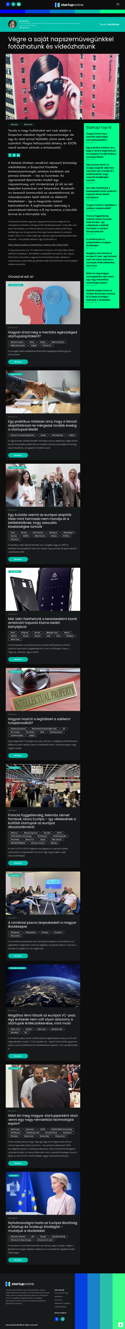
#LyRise (43, 839)
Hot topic (14, 1175)
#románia (45, 932)
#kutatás (14, 536)
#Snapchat (14, 124)
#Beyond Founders (17, 342)
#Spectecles (28, 124)
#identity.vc (53, 532)
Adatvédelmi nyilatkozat (62, 1303)
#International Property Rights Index (44, 729)
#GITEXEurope (42, 836)
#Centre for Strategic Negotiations (23, 435)
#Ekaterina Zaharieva (18, 1236)
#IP (64, 729)
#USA (48, 636)
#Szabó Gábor (44, 1136)
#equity (43, 435)
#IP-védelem (30, 732)
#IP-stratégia (15, 732)
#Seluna (54, 536)
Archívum (113, 24)
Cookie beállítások (60, 1307)
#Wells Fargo (15, 639)
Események (14, 768)
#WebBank (69, 636)
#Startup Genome (56, 732)
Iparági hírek (15, 571)
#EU (32, 1236)
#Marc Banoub (56, 839)
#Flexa (32, 342)
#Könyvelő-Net (31, 932)
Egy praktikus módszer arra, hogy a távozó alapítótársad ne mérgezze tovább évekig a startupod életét (42, 425)
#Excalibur (47, 833)
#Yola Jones (15, 539)
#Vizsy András (15, 936)
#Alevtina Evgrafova (31, 833)
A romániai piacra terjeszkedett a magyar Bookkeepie (42, 924)
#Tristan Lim (46, 345)
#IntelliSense (67, 1133)
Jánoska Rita (24, 21)
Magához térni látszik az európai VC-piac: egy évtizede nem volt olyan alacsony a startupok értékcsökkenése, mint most (42, 1019)
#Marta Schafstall (58, 342)
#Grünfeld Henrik (51, 1133)
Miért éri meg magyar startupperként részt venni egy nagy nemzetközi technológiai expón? (43, 1119)
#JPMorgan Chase (52, 632)
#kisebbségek (68, 532)
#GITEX (59, 833)
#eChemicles (30, 1129)
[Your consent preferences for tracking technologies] (120, 1324)
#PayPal (25, 636)
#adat (13, 532)
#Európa (24, 532)
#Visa (58, 636)
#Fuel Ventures (38, 532)
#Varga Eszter (60, 1136)
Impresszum (59, 1300)
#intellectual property (18, 729)
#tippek (33, 345)
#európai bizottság (58, 1236)
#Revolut (38, 636)
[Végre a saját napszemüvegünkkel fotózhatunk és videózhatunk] (62, 88)
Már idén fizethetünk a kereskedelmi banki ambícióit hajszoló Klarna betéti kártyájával (42, 623)
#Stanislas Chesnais (38, 843)
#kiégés (43, 342)
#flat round (41, 1029)
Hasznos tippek (16, 285)
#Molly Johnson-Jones (18, 345)
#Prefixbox (14, 1136)
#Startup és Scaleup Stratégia (21, 1240)
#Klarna (67, 632)
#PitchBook (14, 1032)
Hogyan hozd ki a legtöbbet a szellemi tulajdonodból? (39, 721)
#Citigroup (24, 632)
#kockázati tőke (57, 1029)
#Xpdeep (54, 843)
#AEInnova (14, 833)
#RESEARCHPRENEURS (18, 843)
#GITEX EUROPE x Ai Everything (21, 836)
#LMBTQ (26, 536)
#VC (26, 1032)
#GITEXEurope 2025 (59, 836)
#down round (15, 1029)
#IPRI (42, 732)
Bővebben (18, 362)
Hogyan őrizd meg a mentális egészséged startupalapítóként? (42, 334)
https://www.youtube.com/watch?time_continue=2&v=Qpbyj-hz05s (38, 244)
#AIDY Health (15, 1129)
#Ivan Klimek (15, 839)
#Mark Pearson (40, 536)
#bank (13, 632)
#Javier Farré (29, 839)
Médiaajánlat (59, 1296)
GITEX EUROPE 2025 (61, 1293)
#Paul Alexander (57, 435)
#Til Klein (66, 536)
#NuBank (14, 636)
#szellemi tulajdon (17, 735)
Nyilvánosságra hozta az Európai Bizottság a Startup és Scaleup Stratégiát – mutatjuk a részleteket (42, 1227)
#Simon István (29, 1136)
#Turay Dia (58, 932)
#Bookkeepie (15, 932)
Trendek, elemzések (17, 467)
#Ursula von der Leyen (44, 1240)
